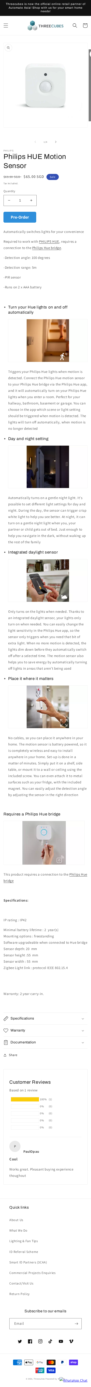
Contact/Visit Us (21, 1283)
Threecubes (39, 1378)
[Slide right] (56, 142)
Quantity (9, 191)
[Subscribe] (76, 1323)
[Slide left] (35, 142)
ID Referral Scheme (23, 1252)
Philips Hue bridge (46, 248)
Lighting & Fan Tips (23, 1241)
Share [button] (13, 1055)
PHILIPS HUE (49, 241)
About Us (16, 1220)
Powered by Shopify (55, 1378)
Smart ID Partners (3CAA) (28, 1262)
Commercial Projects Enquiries (32, 1273)
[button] (6, 25)
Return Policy (19, 1294)
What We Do (18, 1230)
